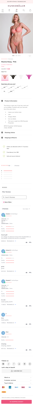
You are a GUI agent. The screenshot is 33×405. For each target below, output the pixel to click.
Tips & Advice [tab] (8, 383)
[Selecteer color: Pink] (4, 76)
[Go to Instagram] (3, 363)
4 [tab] (18, 55)
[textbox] (30, 209)
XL (4, 91)
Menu (3, 11)
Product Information (11, 101)
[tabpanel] (16, 33)
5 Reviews (10, 59)
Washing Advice (10, 133)
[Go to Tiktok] (8, 363)
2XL (11, 91)
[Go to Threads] (29, 363)
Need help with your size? (8, 84)
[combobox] (26, 209)
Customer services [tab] (10, 380)
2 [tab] (15, 55)
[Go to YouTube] (19, 363)
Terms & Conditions (6, 397)
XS (4, 87)
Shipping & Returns (11, 138)
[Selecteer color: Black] (12, 77)
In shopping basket (16, 402)
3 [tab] (16, 55)
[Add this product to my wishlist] (30, 56)
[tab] (16, 100)
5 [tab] (20, 55)
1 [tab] (13, 55)
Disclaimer (23, 397)
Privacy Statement (16, 397)
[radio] (6, 171)
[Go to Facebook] (13, 363)
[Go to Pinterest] (24, 363)
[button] (26, 242)
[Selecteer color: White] (21, 77)
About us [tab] (7, 377)
